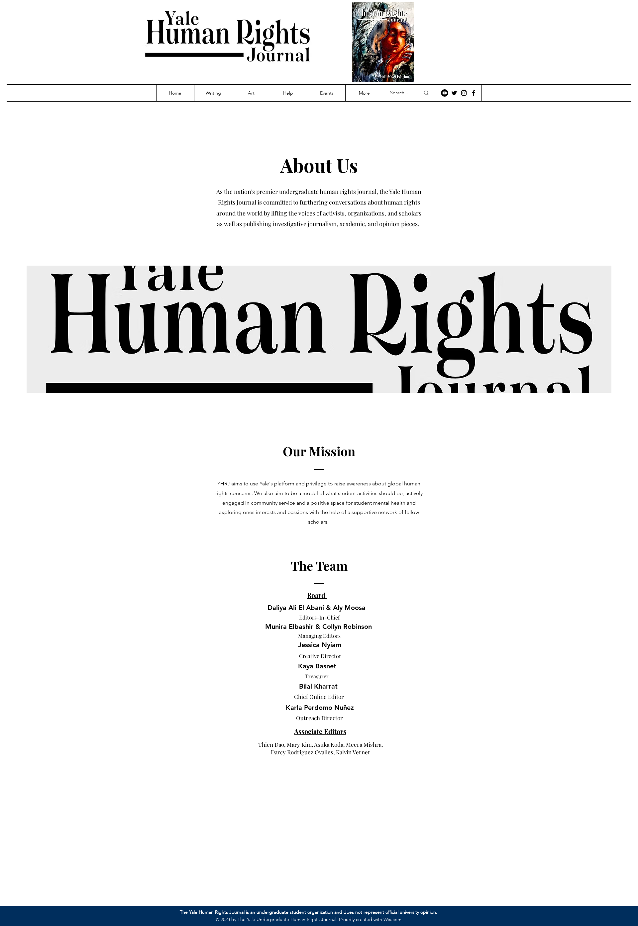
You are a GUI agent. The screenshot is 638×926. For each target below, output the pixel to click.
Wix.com (392, 919)
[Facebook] (473, 93)
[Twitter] (454, 93)
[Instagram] (464, 93)
